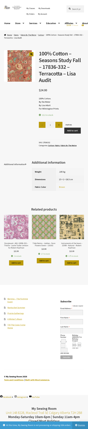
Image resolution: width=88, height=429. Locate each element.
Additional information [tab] (14, 164)
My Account (42, 14)
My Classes (30, 8)
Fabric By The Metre (28, 35)
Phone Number (63, 336)
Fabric (16, 35)
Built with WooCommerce (37, 380)
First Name (65, 317)
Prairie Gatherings (15, 313)
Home (7, 23)
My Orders (30, 14)
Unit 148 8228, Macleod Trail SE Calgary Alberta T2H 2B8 (44, 413)
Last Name (65, 327)
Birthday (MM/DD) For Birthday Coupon (77, 338)
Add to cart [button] (16, 263)
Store (17, 23)
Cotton (41, 35)
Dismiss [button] (81, 425)
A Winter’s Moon (14, 319)
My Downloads (44, 8)
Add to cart (72, 130)
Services (33, 23)
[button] (31, 54)
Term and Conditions (14, 380)
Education (51, 23)
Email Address (66, 308)
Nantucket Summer (16, 307)
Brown (62, 187)
